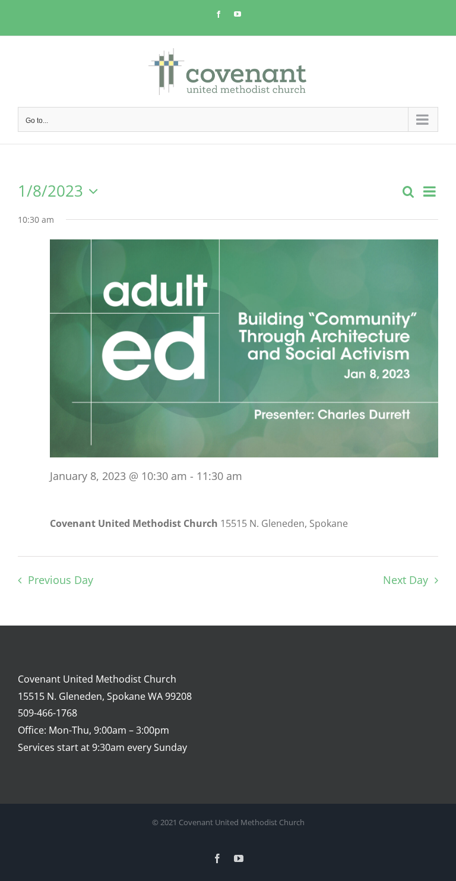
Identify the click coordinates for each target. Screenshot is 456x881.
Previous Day (60, 580)
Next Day (405, 580)
